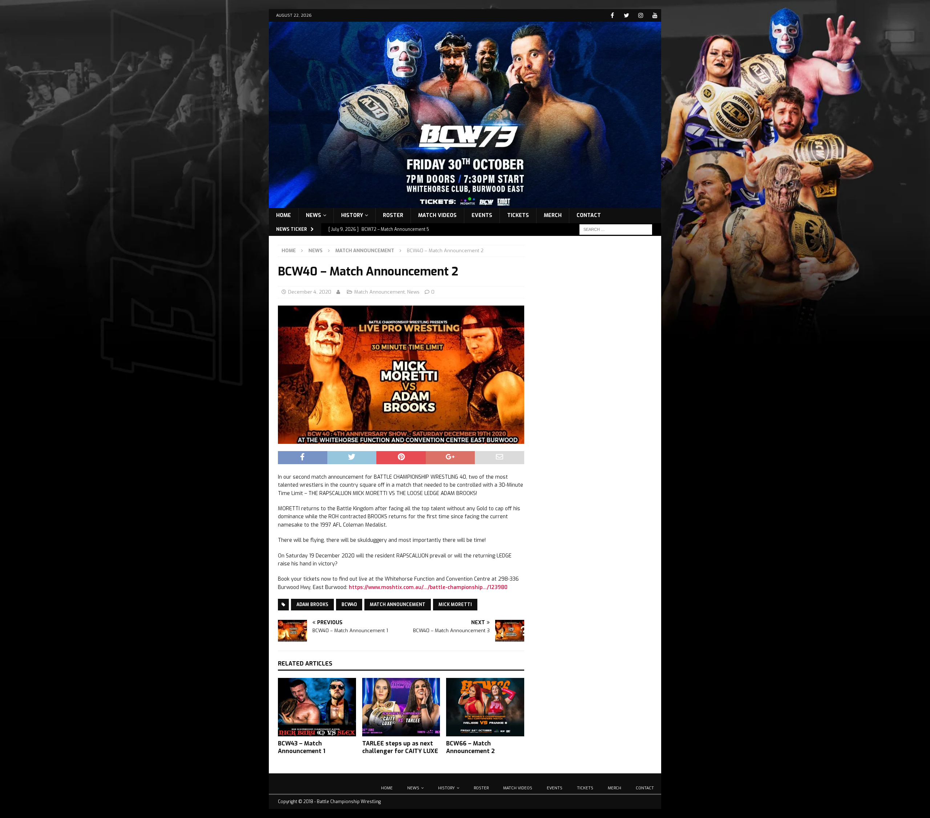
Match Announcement (379, 292)
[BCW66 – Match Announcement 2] (485, 707)
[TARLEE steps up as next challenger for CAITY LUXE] (401, 707)
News (313, 215)
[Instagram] (640, 15)
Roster (393, 215)
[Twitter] (626, 15)
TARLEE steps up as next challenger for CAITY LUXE (400, 747)
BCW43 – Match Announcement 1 (301, 747)
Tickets (518, 215)
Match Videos (437, 215)
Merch (553, 215)
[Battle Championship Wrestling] (465, 203)
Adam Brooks (312, 605)
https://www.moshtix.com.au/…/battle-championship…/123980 (428, 587)
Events (482, 215)
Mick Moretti (455, 605)
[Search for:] (615, 229)
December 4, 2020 (309, 292)
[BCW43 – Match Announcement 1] (317, 707)
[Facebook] (612, 15)
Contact (589, 215)
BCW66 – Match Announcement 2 (470, 747)
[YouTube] (654, 15)
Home (283, 215)
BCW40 (349, 605)
